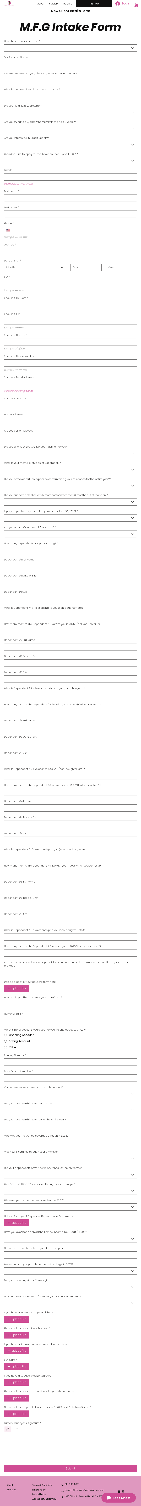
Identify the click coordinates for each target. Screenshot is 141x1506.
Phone (9, 223)
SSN (7, 277)
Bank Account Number (18, 1071)
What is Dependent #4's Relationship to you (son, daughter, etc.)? (44, 849)
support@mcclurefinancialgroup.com (84, 1490)
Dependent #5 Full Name (19, 881)
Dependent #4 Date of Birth (21, 817)
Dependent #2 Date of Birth (21, 656)
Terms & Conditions (42, 1485)
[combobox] (70, 48)
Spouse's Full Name (16, 298)
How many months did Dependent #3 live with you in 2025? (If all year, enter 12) (52, 785)
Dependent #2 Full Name (19, 640)
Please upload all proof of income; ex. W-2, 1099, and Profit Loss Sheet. (47, 1407)
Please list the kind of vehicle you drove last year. (34, 1248)
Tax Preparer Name (16, 57)
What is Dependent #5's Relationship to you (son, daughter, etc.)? (44, 930)
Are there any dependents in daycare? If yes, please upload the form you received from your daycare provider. (67, 964)
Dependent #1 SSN (15, 592)
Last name (11, 207)
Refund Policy (39, 1494)
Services (11, 1489)
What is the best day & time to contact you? (32, 89)
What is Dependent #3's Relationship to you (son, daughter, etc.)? (44, 769)
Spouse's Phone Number (19, 356)
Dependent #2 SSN (15, 672)
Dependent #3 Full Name (19, 720)
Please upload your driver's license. (27, 1328)
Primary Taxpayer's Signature (22, 1423)
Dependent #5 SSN (16, 914)
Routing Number (15, 1055)
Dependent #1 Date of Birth (20, 575)
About (10, 1485)
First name (11, 191)
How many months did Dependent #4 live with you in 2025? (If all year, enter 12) (52, 865)
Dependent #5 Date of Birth (21, 898)
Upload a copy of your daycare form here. (30, 982)
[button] (136, 5)
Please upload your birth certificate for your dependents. (39, 1391)
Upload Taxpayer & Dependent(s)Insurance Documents (38, 1216)
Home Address (14, 414)
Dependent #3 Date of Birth (21, 736)
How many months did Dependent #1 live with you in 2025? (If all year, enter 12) (52, 624)
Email (8, 170)
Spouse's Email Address (19, 377)
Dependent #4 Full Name (19, 801)
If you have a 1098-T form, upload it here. (28, 1312)
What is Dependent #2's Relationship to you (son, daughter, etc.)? (44, 688)
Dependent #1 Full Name (19, 559)
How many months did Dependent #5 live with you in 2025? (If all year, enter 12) (52, 946)
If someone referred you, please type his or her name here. (41, 73)
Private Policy (39, 1489)
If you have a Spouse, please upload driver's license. (36, 1344)
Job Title (10, 244)
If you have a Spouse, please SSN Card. (28, 1375)
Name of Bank (13, 1013)
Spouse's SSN (12, 314)
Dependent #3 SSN (15, 753)
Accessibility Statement (44, 1499)
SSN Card (10, 1360)
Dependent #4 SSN (16, 833)
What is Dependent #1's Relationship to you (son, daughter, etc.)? (44, 608)
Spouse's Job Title (15, 398)
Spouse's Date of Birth (17, 335)
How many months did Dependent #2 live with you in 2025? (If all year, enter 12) (52, 704)
